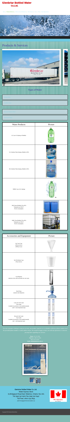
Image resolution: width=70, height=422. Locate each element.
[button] (4, 85)
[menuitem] (4, 12)
